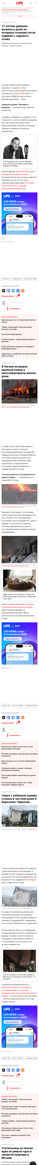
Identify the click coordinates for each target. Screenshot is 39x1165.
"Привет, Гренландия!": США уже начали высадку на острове (17, 328)
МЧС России (32, 829)
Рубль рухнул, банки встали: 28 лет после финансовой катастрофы (17, 747)
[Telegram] (13, 291)
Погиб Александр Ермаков (12, 334)
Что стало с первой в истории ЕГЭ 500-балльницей (16, 1136)
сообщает (21, 93)
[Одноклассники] (23, 291)
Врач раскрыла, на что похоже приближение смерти (19, 321)
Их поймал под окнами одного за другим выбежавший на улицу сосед (18, 186)
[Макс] (8, 291)
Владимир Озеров (9, 241)
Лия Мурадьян (8, 668)
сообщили (32, 879)
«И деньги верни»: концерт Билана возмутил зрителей (18, 340)
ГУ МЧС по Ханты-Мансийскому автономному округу (18, 406)
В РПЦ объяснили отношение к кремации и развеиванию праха (18, 347)
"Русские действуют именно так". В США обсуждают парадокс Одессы (17, 783)
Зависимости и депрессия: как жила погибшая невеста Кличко (19, 355)
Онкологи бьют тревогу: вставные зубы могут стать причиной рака (19, 1107)
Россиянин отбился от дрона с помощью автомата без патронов (17, 769)
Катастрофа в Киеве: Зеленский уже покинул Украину (19, 776)
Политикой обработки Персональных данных (15, 9)
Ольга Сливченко (8, 1051)
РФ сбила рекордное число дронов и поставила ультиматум (20, 755)
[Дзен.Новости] (4, 291)
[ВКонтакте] (18, 291)
